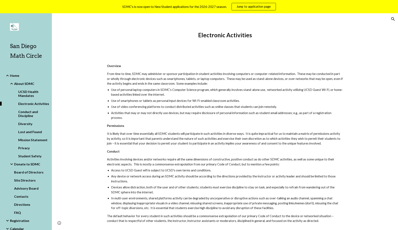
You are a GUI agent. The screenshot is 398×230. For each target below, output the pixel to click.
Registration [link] (19, 221)
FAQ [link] (17, 212)
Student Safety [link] (30, 156)
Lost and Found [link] (30, 132)
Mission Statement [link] (32, 140)
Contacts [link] (21, 196)
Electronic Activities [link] (33, 104)
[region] (199, 6)
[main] (225, 35)
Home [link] (14, 75)
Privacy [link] (24, 148)
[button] (393, 19)
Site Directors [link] (25, 180)
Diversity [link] (25, 124)
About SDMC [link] (24, 83)
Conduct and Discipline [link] (28, 114)
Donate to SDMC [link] (27, 164)
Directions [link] (22, 204)
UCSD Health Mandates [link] (28, 94)
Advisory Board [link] (26, 188)
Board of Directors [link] (29, 172)
